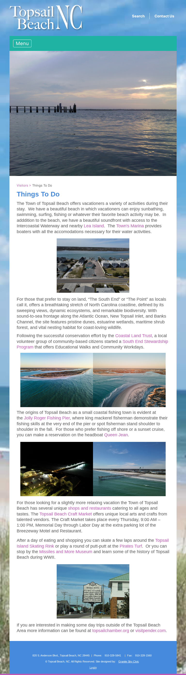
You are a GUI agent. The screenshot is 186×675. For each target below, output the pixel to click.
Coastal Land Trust (133, 335)
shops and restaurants (89, 508)
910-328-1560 (143, 655)
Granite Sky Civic (128, 661)
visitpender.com (150, 630)
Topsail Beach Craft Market (65, 514)
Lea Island (94, 225)
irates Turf (132, 546)
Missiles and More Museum (65, 551)
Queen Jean (116, 434)
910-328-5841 (113, 655)
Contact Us (164, 16)
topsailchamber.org (110, 630)
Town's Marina (130, 225)
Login (93, 667)
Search (138, 16)
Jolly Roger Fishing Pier (47, 418)
